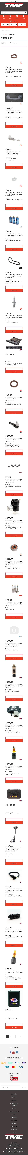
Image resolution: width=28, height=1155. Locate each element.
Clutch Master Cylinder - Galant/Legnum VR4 (11, 159)
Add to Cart (14, 85)
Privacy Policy (14, 1123)
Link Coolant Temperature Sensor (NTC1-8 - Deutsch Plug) (13, 978)
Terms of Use (14, 1120)
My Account (14, 1097)
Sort (11, 42)
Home (3, 34)
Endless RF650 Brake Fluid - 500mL (13, 240)
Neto (19, 1152)
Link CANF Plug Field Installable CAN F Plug (13, 937)
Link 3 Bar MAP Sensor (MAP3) (12, 732)
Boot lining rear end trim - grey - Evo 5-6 (13, 118)
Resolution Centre (14, 1103)
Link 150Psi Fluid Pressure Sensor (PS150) (13, 692)
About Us (14, 1108)
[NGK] (20, 308)
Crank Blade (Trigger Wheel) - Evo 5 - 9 (13, 200)
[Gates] (20, 267)
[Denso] (20, 595)
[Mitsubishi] (20, 63)
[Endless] (20, 226)
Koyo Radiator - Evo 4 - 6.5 (11, 650)
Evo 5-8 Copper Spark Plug (11, 322)
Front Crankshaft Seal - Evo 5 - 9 (13, 404)
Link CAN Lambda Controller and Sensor (12, 855)
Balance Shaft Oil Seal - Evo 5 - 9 (13, 76)
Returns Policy (14, 1126)
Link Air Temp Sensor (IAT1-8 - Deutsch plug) (12, 774)
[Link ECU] (20, 349)
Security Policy (14, 1129)
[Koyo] (20, 636)
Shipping (14, 1132)
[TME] (20, 472)
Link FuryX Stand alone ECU (11, 1018)
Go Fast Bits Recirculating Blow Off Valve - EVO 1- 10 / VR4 (13, 528)
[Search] (25, 12)
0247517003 (15, 1)
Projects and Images (14, 1111)
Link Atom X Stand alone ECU (12, 814)
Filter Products (5, 30)
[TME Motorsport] (14, 5)
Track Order (14, 1100)
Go (14, 27)
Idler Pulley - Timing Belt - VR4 (12, 568)
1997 (7, 34)
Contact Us (14, 1115)
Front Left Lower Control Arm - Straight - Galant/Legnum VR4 (12, 446)
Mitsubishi (12, 34)
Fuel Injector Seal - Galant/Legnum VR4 (13, 487)
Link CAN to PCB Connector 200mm (13, 896)
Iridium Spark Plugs (9, 609)
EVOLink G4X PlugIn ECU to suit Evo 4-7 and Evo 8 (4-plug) (13, 364)
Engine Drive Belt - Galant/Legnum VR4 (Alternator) (13, 282)
